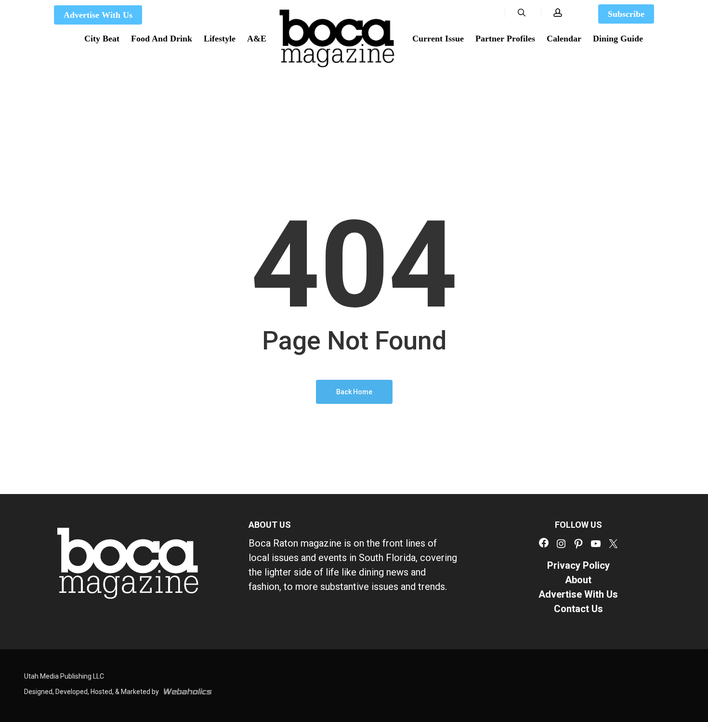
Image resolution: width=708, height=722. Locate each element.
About (578, 580)
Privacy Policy (578, 565)
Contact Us (578, 609)
